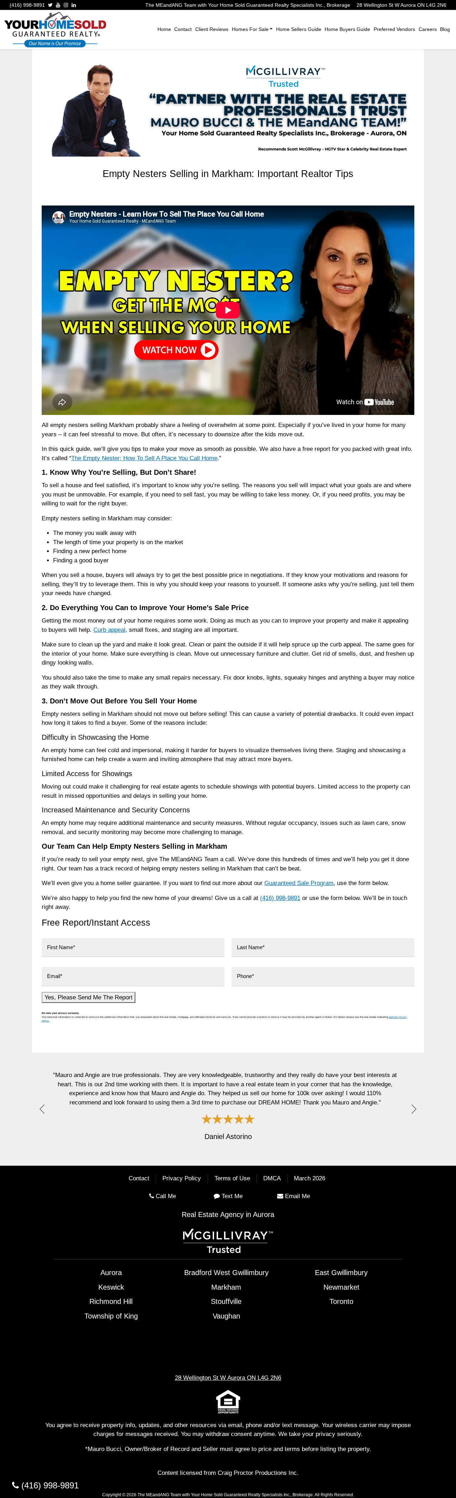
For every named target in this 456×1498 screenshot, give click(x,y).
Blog (445, 29)
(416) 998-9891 (27, 5)
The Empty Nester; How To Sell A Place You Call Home (144, 458)
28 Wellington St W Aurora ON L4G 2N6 (401, 5)
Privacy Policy (181, 1178)
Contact (183, 29)
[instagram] (66, 5)
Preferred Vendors (394, 29)
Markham (226, 1287)
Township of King (111, 1316)
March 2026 (309, 1178)
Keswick (111, 1287)
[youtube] (58, 5)
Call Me (166, 1196)
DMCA (272, 1178)
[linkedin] (74, 5)
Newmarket (341, 1287)
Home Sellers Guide (298, 29)
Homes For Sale (250, 29)
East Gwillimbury (341, 1272)
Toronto (341, 1301)
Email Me (297, 1196)
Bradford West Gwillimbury (226, 1272)
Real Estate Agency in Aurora (228, 1214)
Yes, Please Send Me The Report (89, 997)
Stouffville (226, 1301)
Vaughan (226, 1316)
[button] (42, 1109)
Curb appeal (109, 629)
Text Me (232, 1196)
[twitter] (50, 5)
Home (164, 29)
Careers (428, 29)
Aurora (111, 1272)
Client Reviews (211, 29)
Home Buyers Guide (347, 29)
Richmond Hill (111, 1301)
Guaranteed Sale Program (298, 883)
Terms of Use (232, 1178)
